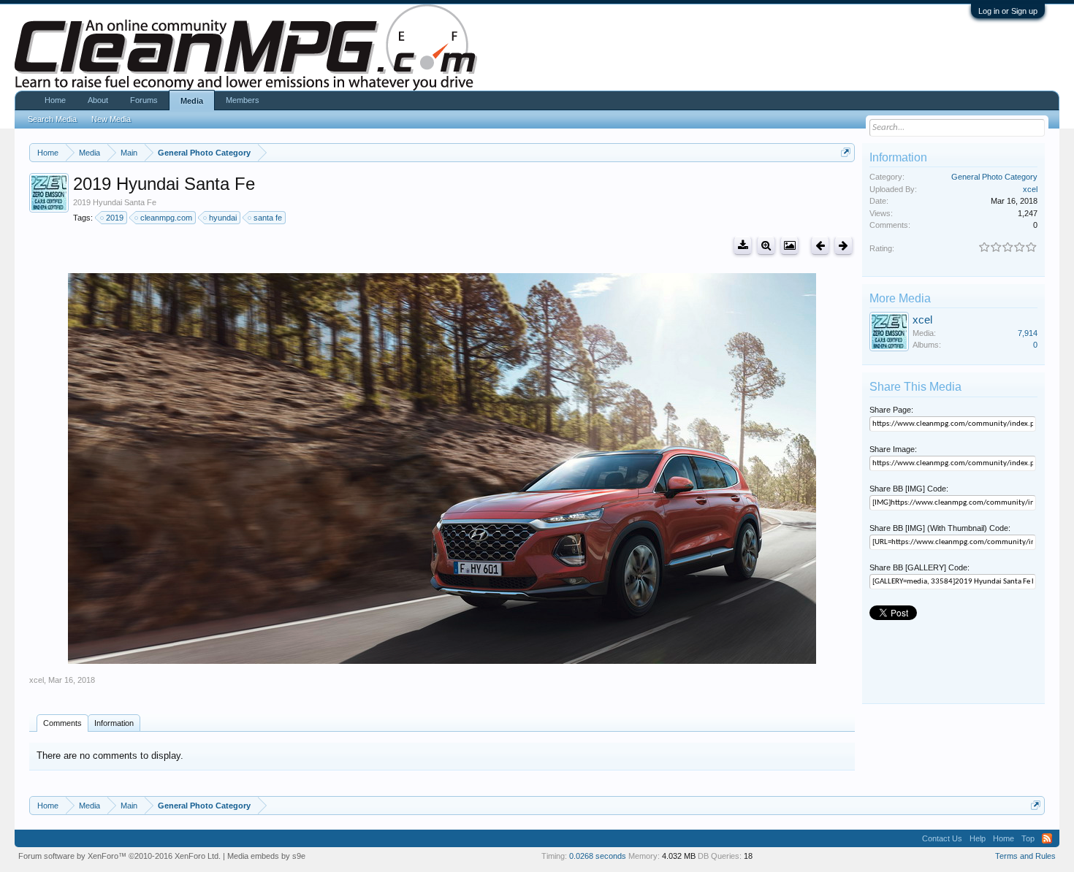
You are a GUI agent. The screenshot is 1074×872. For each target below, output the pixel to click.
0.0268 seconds (597, 856)
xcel (36, 680)
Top (1028, 838)
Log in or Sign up (1007, 11)
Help (978, 838)
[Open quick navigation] (845, 152)
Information (114, 723)
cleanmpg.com (166, 217)
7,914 (1027, 333)
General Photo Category (994, 176)
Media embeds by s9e (266, 856)
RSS (1047, 838)
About (98, 100)
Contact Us (942, 838)
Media (191, 100)
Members (242, 100)
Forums (144, 100)
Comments (62, 723)
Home (55, 100)
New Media (111, 119)
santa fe (268, 217)
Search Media (52, 119)
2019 (114, 217)
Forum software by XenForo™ (119, 856)
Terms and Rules (1025, 856)
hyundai (223, 217)
